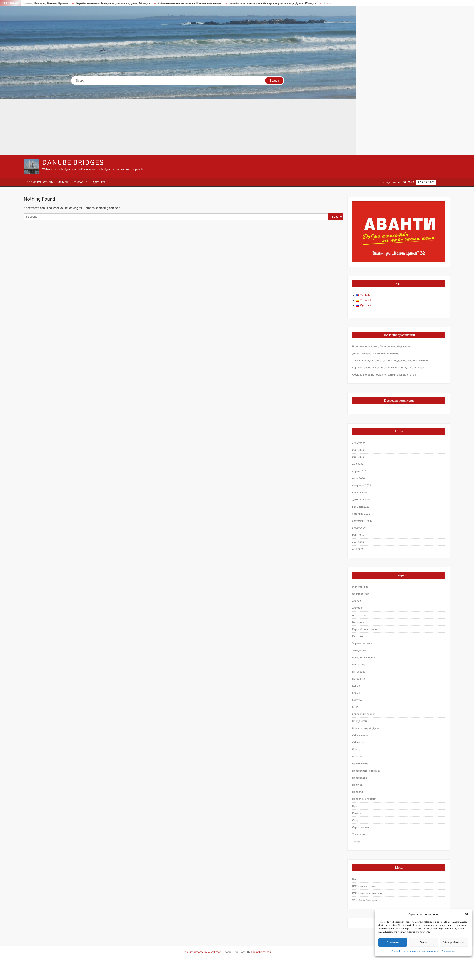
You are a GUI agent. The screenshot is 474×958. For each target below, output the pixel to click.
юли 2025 (358, 534)
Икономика (358, 664)
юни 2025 (358, 542)
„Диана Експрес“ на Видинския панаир (375, 353)
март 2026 (358, 478)
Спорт (356, 820)
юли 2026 (358, 450)
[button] (466, 914)
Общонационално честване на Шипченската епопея (140, 3)
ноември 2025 (360, 506)
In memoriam (360, 586)
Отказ (423, 942)
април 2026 (359, 471)
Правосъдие (359, 777)
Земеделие (359, 650)
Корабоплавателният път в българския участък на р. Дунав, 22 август (223, 3)
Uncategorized (360, 593)
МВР (355, 706)
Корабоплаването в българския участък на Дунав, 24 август (64, 3)
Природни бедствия (364, 798)
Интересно (358, 671)
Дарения (99, 182)
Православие (360, 763)
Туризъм (357, 841)
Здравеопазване (362, 643)
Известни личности (363, 657)
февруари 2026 (361, 485)
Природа (357, 791)
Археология (359, 615)
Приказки (357, 784)
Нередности (359, 721)
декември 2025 (361, 499)
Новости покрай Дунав (365, 728)
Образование (360, 735)
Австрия (357, 607)
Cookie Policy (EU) (39, 182)
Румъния (357, 813)
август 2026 (359, 442)
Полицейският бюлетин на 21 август (297, 3)
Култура (357, 699)
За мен (63, 182)
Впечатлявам (448, 951)
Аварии (356, 600)
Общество (358, 742)
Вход (355, 879)
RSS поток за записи (364, 886)
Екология (357, 636)
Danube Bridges (73, 162)
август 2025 (359, 527)
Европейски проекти (364, 629)
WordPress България (365, 900)
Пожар (356, 749)
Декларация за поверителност (423, 951)
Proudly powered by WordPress (202, 951)
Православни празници (366, 770)
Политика (358, 756)
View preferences (454, 942)
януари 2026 (360, 492)
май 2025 (358, 549)
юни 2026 (358, 457)
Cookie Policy (398, 951)
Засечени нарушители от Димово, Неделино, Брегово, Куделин (390, 360)
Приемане (392, 942)
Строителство (360, 827)
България (80, 182)
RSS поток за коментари (367, 893)
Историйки (358, 678)
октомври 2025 (361, 513)
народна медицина (363, 714)
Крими (356, 685)
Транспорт (358, 834)
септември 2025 (362, 520)
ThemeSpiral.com (261, 951)
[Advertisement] (178, 127)
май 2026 (358, 464)
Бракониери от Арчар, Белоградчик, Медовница (381, 346)
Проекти (357, 806)
